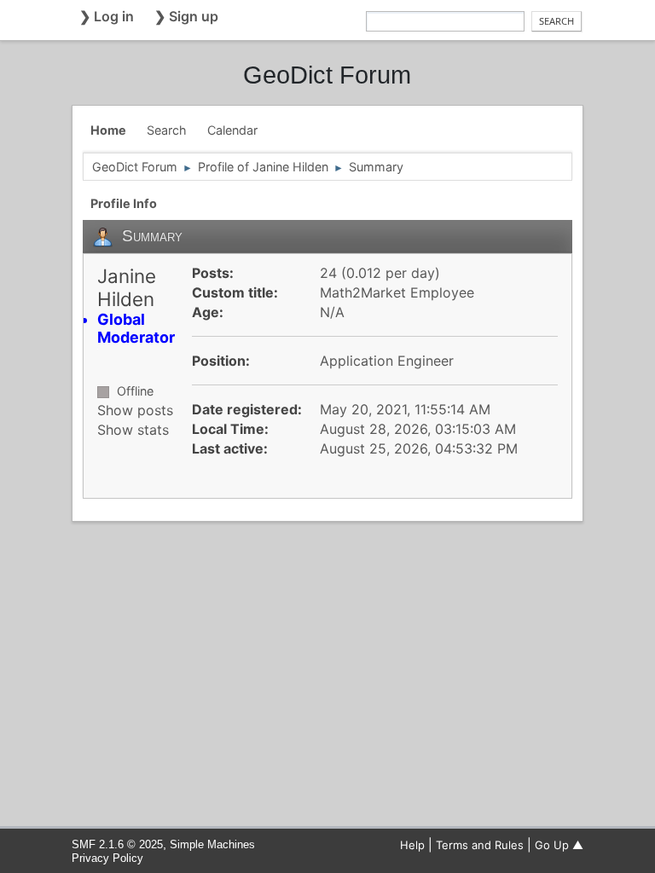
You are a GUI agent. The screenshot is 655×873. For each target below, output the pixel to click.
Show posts (135, 410)
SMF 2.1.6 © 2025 (117, 844)
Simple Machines (212, 844)
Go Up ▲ (559, 845)
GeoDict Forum (327, 75)
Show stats (133, 429)
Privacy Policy (107, 858)
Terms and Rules (480, 845)
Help (412, 845)
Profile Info (123, 203)
